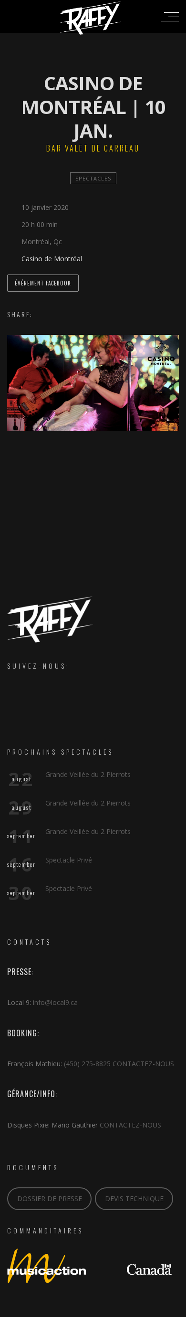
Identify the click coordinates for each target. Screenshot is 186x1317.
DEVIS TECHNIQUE (134, 1198)
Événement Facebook (43, 283)
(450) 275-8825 (87, 1063)
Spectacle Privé (68, 859)
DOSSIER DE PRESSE (49, 1198)
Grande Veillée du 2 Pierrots (88, 774)
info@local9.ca (55, 1002)
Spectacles (93, 178)
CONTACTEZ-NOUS (143, 1063)
